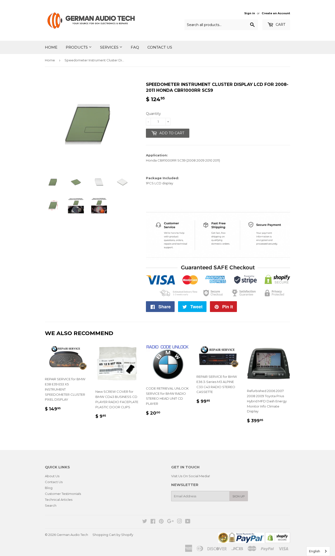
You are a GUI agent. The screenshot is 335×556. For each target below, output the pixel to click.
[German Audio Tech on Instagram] (179, 522)
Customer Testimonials (63, 494)
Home (51, 47)
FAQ (135, 47)
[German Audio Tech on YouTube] (187, 522)
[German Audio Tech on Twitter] (144, 522)
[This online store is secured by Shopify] (277, 542)
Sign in (249, 13)
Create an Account (276, 13)
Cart (280, 24)
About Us (52, 476)
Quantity (153, 113)
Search (50, 505)
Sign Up (238, 496)
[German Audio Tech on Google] (170, 522)
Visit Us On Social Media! (190, 476)
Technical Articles (58, 500)
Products (77, 47)
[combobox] (318, 551)
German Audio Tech (72, 535)
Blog (48, 488)
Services (109, 47)
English (314, 551)
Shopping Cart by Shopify (112, 535)
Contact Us (159, 47)
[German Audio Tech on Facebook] (152, 522)
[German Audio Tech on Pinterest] (161, 522)
